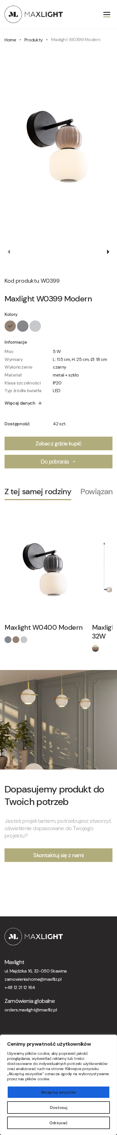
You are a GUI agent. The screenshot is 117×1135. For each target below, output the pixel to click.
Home (10, 40)
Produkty (33, 40)
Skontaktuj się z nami (58, 855)
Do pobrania (55, 461)
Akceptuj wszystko (58, 1092)
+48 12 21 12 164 (20, 987)
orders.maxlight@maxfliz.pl (31, 1010)
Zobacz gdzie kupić (58, 443)
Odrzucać (58, 1122)
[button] (9, 251)
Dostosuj (58, 1107)
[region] (58, 1085)
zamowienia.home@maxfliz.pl (33, 979)
